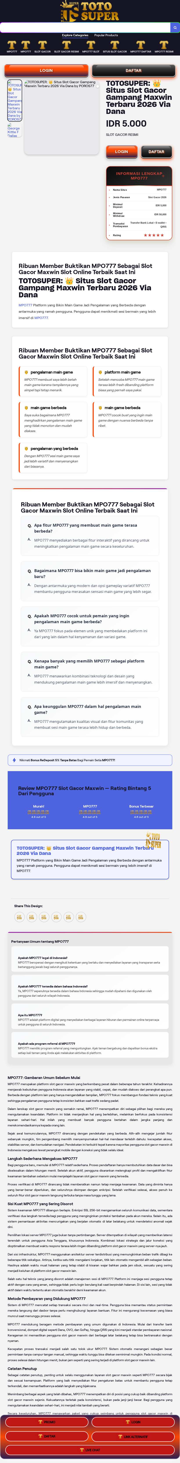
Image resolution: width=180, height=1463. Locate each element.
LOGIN (46, 70)
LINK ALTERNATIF (136, 1436)
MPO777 (25, 305)
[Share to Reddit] (68, 917)
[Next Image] (95, 118)
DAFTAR (134, 70)
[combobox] (85, 27)
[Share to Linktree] (44, 917)
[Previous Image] (27, 118)
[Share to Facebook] (32, 917)
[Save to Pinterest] (56, 917)
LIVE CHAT (93, 1448)
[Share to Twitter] (19, 917)
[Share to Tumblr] (81, 917)
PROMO (49, 1423)
